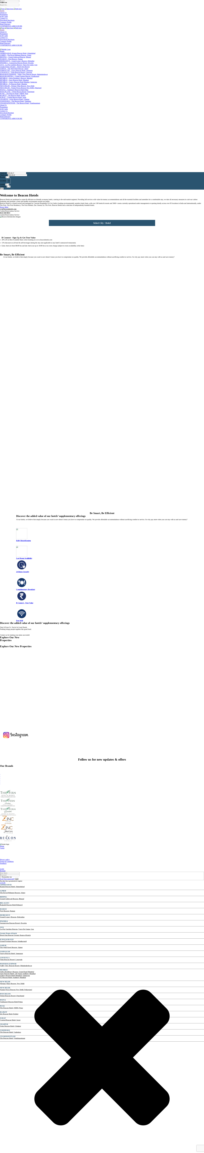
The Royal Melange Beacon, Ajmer (12, 893)
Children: (3, 186)
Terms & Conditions (7, 856)
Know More (4, 207)
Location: (3, 181)
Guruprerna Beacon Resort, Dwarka (13, 923)
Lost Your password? (7, 879)
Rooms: (2, 177)
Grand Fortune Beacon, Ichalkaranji (13, 941)
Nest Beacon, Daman (7, 911)
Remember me (7, 877)
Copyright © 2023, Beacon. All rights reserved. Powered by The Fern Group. (102, 867)
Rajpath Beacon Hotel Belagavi (11, 905)
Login (2, 869)
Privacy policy (5, 859)
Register (3, 871)
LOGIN (2, 883)
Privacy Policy (5, 854)
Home (2, 846)
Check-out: (3, 175)
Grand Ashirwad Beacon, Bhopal (12, 899)
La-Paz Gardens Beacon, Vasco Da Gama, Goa (17, 929)
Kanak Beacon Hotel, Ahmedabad (12, 887)
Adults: (2, 184)
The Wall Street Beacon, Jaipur (11, 947)
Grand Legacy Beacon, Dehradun (12, 917)
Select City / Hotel (102, 222)
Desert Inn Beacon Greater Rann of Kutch (15, 935)
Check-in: (3, 173)
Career (2, 848)
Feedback (3, 858)
